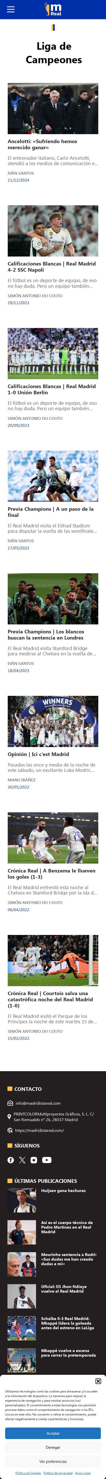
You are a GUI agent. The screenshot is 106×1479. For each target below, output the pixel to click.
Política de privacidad (58, 1473)
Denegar (53, 1447)
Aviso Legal (83, 1473)
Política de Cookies (28, 1473)
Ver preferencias (53, 1461)
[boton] (10, 9)
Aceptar (53, 1433)
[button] (98, 1381)
